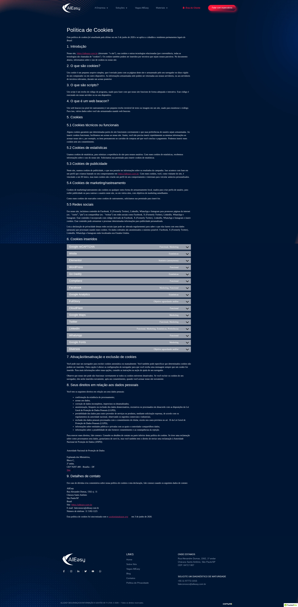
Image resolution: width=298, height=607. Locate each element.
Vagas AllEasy (133, 569)
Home (129, 559)
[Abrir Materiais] (167, 8)
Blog (128, 573)
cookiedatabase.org (118, 516)
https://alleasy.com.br (87, 53)
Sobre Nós (131, 564)
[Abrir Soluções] (126, 8)
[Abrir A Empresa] (107, 8)
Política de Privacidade (137, 583)
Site (68, 470)
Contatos (130, 578)
